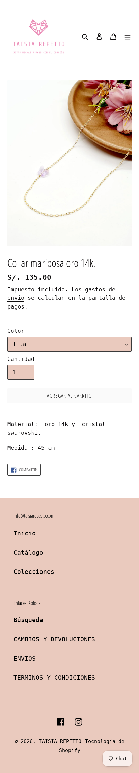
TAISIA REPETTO (60, 741)
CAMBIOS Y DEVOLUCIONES (54, 639)
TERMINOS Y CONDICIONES (54, 677)
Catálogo (28, 552)
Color (15, 331)
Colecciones (33, 571)
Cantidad (20, 359)
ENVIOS (24, 658)
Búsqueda (28, 619)
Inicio (24, 533)
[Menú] (127, 36)
